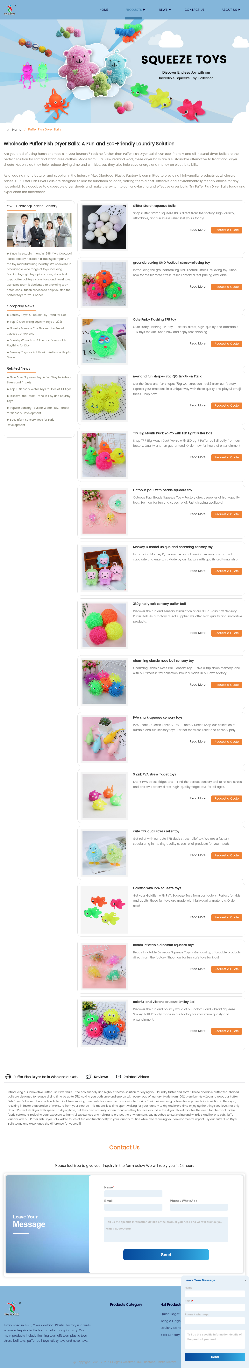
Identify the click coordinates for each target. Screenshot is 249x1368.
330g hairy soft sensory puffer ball (159, 603)
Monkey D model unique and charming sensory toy (173, 547)
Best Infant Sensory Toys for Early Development (30, 422)
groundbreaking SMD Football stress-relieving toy (171, 262)
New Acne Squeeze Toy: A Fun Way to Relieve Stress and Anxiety (39, 380)
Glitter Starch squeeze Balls (154, 205)
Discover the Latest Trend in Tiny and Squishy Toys (38, 398)
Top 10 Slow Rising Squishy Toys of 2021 (36, 322)
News (163, 9)
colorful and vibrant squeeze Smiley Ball (164, 1001)
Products (133, 9)
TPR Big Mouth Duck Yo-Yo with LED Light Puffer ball (172, 433)
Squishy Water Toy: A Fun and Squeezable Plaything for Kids (36, 343)
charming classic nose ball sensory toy (163, 660)
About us (229, 9)
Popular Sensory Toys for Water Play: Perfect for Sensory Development (38, 410)
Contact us (194, 9)
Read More (197, 230)
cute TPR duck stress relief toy (156, 831)
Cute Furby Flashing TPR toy (154, 319)
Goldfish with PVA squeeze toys (157, 888)
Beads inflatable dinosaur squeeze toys (163, 945)
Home (103, 9)
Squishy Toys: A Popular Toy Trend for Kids (38, 315)
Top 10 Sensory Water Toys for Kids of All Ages (40, 389)
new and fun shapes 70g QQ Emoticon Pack (167, 376)
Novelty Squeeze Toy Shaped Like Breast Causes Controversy (35, 331)
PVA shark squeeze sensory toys (157, 717)
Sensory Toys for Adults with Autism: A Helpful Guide (39, 355)
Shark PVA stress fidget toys (154, 774)
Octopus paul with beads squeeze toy (162, 490)
